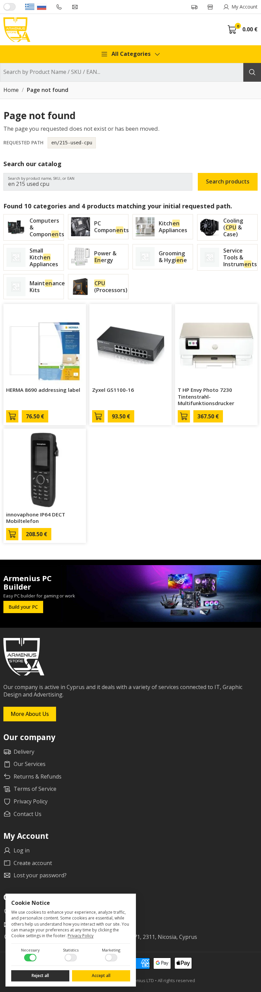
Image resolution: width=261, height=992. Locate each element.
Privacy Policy (80, 936)
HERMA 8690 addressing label (43, 389)
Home (11, 90)
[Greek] (29, 7)
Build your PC (23, 607)
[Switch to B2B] (9, 7)
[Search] (252, 72)
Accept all (101, 975)
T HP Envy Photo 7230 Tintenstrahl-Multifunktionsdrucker (206, 396)
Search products (227, 181)
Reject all (40, 975)
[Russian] (41, 7)
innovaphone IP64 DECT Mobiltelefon (35, 518)
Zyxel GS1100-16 (113, 389)
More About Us (30, 714)
